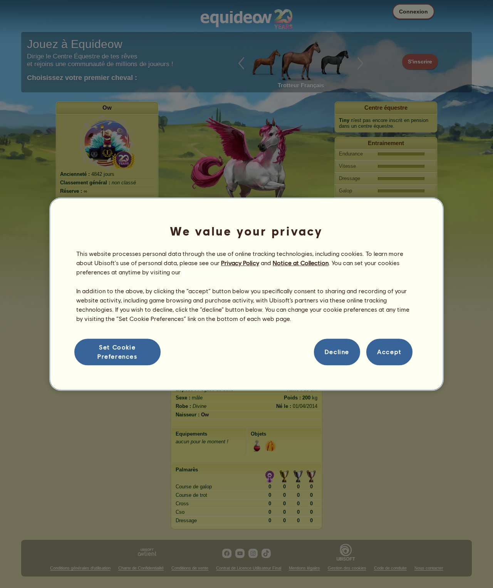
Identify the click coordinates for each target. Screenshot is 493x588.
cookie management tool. (217, 272)
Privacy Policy (240, 262)
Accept (389, 352)
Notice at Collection (301, 262)
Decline (337, 352)
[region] (246, 294)
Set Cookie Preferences (117, 351)
